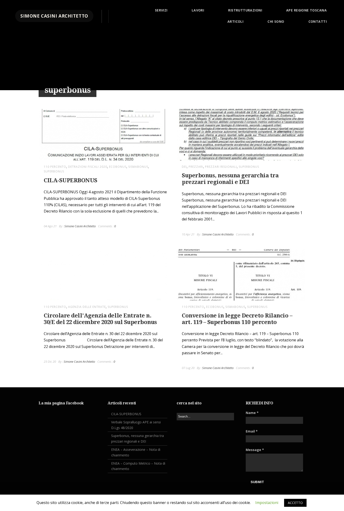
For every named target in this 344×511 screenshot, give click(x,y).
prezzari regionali (221, 167)
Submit (257, 482)
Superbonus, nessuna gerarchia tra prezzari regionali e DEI (230, 178)
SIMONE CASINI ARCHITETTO (54, 16)
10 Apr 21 (188, 234)
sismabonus (138, 167)
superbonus (54, 171)
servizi (161, 10)
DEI (184, 167)
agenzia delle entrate (87, 307)
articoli (235, 21)
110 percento (55, 167)
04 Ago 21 (50, 226)
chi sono (275, 21)
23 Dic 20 (50, 361)
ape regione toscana (306, 10)
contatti (317, 21)
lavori (198, 10)
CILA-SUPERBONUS (70, 180)
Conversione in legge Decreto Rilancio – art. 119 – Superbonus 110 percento (237, 318)
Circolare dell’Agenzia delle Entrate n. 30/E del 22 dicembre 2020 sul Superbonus (100, 318)
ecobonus (117, 167)
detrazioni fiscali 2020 (87, 167)
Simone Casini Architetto (80, 226)
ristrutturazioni (245, 10)
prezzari (196, 167)
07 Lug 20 (188, 368)
